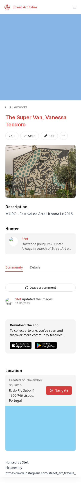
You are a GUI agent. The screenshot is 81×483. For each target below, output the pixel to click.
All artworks (18, 107)
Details (35, 267)
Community (14, 267)
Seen (32, 136)
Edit (51, 136)
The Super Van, (25, 117)
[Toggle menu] (74, 7)
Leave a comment (43, 287)
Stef (25, 238)
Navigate (61, 390)
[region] (40, 57)
